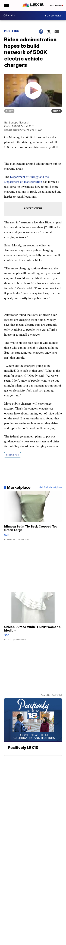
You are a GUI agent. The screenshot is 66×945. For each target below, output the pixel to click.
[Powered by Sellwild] (57, 695)
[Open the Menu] (6, 5)
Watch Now (56, 5)
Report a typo (12, 454)
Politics (11, 31)
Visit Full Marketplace (50, 487)
